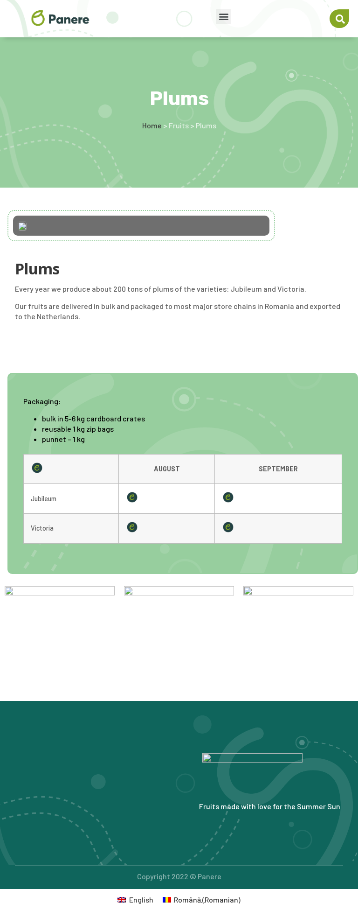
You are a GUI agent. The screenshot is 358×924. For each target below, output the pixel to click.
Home (152, 125)
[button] (223, 16)
